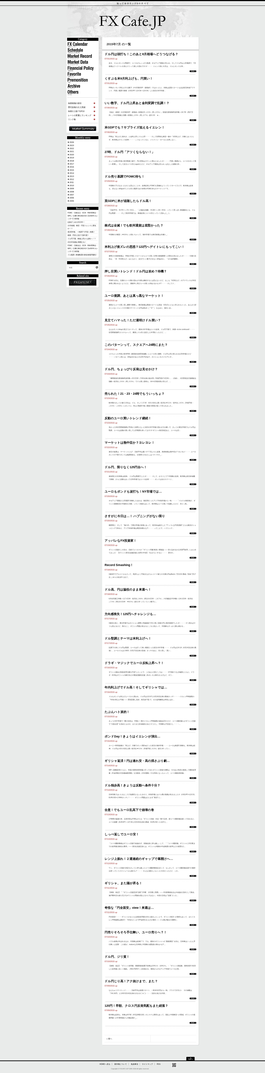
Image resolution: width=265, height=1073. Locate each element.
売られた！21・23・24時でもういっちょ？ (135, 393)
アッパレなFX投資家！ (121, 540)
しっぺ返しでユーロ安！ (122, 834)
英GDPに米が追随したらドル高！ (128, 201)
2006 (72, 198)
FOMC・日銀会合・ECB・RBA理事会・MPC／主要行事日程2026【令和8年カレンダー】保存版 (83, 216)
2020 (72, 155)
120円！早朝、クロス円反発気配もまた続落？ (136, 1005)
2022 (72, 148)
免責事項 (134, 1064)
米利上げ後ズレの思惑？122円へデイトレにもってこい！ (145, 246)
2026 (72, 142)
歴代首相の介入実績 (76, 107)
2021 (72, 151)
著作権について (120, 1064)
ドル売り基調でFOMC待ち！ (125, 176)
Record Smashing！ (119, 565)
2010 (72, 185)
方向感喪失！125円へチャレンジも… (130, 614)
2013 (72, 176)
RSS (159, 1064)
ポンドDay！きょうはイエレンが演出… (132, 736)
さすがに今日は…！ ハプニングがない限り (135, 516)
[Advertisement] (150, 1052)
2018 (72, 161)
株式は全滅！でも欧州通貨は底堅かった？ (134, 225)
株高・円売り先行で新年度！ (78, 235)
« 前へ (109, 1039)
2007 (72, 195)
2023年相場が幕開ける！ (77, 242)
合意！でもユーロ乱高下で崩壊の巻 (129, 810)
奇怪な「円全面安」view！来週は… (129, 907)
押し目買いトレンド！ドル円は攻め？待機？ (136, 271)
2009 (72, 188)
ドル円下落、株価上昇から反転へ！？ (82, 239)
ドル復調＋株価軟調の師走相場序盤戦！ (82, 255)
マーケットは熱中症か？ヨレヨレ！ (130, 442)
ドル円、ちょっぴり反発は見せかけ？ (131, 369)
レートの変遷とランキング (79, 115)
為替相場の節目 (75, 103)
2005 (72, 201)
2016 (72, 167)
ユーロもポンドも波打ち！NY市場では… (133, 491)
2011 (72, 182)
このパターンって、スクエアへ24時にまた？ (136, 344)
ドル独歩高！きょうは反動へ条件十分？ (132, 785)
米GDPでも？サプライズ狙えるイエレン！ (135, 127)
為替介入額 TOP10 (76, 111)
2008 (72, 192)
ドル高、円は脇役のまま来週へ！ (128, 589)
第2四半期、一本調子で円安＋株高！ (81, 232)
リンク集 (72, 119)
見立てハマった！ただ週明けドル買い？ (133, 320)
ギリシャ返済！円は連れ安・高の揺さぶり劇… (137, 761)
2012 (72, 179)
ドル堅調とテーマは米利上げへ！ (128, 638)
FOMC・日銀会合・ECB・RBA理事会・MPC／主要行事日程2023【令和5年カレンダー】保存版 (83, 248)
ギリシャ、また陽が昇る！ (123, 883)
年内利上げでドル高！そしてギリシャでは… (136, 687)
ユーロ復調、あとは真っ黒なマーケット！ (134, 295)
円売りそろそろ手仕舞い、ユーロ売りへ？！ (136, 932)
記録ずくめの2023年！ (76, 222)
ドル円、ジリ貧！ (117, 956)
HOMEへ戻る (105, 1064)
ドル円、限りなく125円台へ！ (126, 467)
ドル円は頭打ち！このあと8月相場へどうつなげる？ (141, 54)
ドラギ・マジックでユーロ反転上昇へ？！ (134, 663)
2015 (72, 170)
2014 (72, 173)
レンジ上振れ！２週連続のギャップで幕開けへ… (139, 858)
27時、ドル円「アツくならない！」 (130, 152)
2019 (72, 158)
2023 (72, 145)
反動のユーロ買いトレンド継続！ (128, 418)
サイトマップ (147, 1064)
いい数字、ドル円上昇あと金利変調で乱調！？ (137, 103)
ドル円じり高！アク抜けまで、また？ (131, 981)
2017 (72, 164)
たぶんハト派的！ (117, 712)
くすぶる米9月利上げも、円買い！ (129, 78)
